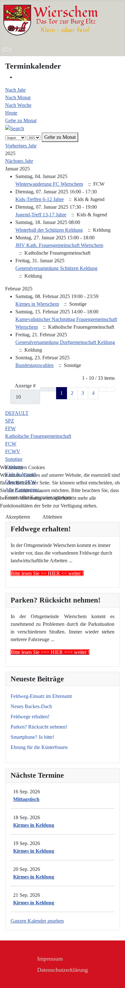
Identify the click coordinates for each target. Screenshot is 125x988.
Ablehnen (52, 517)
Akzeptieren (17, 517)
